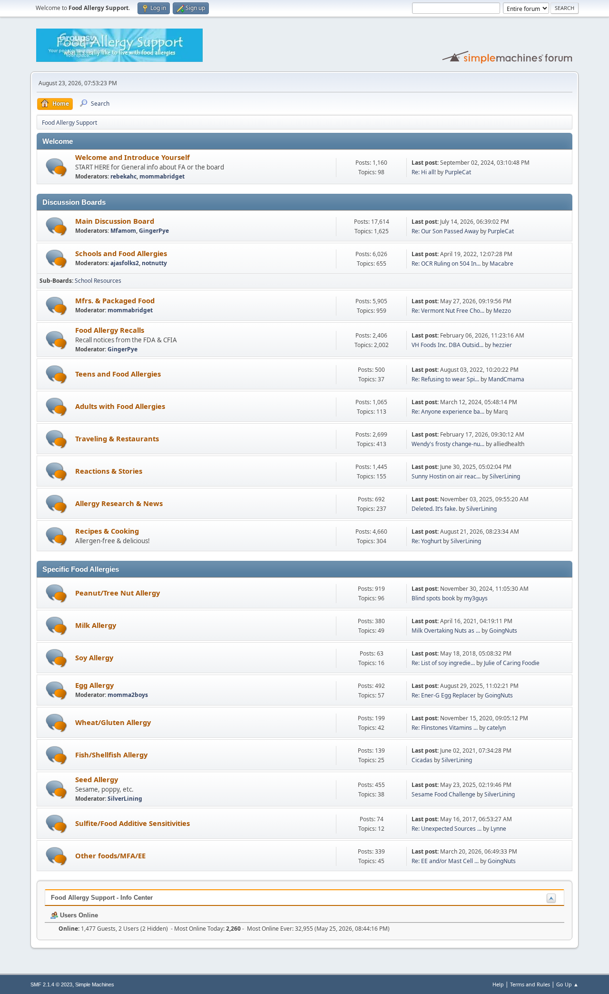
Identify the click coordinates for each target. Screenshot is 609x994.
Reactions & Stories (108, 471)
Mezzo (502, 311)
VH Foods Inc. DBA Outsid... (447, 345)
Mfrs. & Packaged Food (115, 300)
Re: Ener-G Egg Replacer (444, 695)
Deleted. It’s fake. (434, 509)
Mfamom (123, 231)
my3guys (476, 598)
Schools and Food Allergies (121, 253)
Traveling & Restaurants (117, 438)
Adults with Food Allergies (120, 406)
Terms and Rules (530, 984)
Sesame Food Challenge (443, 794)
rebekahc (123, 176)
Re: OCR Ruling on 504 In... (446, 263)
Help (498, 984)
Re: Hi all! (424, 172)
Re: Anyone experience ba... (448, 412)
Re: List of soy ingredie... (443, 663)
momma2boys (128, 695)
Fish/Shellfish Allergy (111, 754)
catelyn (496, 728)
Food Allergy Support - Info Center (102, 897)
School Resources (98, 281)
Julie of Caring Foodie (512, 663)
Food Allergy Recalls (109, 330)
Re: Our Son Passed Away (446, 231)
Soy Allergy (94, 657)
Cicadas (422, 760)
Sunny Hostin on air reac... (446, 476)
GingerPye (154, 231)
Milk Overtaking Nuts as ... (446, 630)
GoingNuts (503, 630)
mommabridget (162, 176)
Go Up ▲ (567, 984)
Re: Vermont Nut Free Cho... (448, 311)
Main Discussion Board (114, 221)
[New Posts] (56, 167)
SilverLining (505, 476)
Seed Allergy (96, 779)
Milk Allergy (95, 625)
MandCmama (506, 379)
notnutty (154, 263)
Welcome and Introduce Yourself (132, 157)
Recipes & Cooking (107, 531)
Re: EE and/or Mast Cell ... (445, 861)
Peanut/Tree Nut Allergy (117, 592)
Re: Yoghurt (427, 541)
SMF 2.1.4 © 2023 (51, 984)
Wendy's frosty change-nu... (448, 444)
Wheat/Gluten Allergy (113, 722)
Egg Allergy (94, 685)
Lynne (498, 829)
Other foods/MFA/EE (110, 855)
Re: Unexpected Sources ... (446, 829)
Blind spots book (433, 598)
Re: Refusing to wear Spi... (445, 379)
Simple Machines (94, 984)
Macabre (501, 263)
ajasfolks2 (124, 263)
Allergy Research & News (119, 503)
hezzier (502, 345)
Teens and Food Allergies (118, 373)
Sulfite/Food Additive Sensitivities (132, 823)
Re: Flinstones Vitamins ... (445, 728)
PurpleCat (458, 172)
